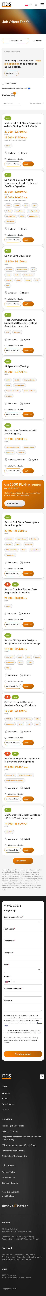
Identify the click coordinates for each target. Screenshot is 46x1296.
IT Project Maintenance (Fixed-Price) (19, 1145)
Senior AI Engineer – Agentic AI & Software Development (22, 760)
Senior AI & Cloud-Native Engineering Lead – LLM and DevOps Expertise (21, 183)
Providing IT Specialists (13, 1125)
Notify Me (9, 73)
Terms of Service (10, 1183)
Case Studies (8, 1104)
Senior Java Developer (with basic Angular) (20, 432)
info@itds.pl (10, 910)
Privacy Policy (8, 1172)
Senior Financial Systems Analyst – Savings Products (20, 703)
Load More (21, 860)
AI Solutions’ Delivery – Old (14, 1156)
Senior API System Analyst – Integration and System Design (22, 642)
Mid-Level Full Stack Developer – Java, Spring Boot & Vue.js (22, 124)
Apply (26, 164)
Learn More (12, 503)
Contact (5, 1109)
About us (6, 1093)
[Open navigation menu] (42, 5)
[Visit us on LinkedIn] (42, 1076)
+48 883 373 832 (12, 905)
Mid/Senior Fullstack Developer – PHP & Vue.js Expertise (22, 816)
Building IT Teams (10, 1131)
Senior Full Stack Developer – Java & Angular (21, 524)
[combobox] (11, 103)
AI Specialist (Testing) (16, 366)
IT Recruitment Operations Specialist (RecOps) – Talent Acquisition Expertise (20, 323)
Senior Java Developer (17, 255)
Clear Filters (37, 40)
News (4, 1098)
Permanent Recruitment (13, 1150)
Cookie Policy (8, 1177)
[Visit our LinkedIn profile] (36, 5)
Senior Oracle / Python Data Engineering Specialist (20, 591)
